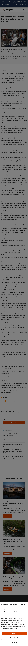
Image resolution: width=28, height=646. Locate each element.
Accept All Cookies (14, 633)
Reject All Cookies (14, 643)
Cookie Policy (5, 628)
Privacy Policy (13, 628)
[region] (14, 624)
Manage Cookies (14, 638)
